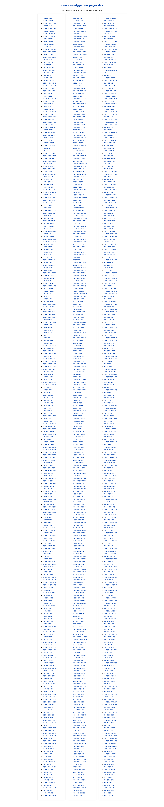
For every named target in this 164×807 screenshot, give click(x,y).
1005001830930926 (79, 780)
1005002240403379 (49, 585)
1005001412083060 (110, 283)
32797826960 (47, 556)
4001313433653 (78, 106)
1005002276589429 (49, 286)
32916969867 (108, 691)
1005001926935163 (79, 257)
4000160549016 (78, 101)
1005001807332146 (49, 153)
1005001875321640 (110, 70)
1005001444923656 (110, 522)
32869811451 (108, 57)
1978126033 (108, 502)
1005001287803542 (110, 309)
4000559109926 (78, 455)
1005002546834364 (110, 743)
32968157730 (47, 356)
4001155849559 (109, 684)
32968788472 (47, 205)
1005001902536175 (79, 715)
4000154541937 (48, 330)
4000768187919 (109, 496)
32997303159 (47, 268)
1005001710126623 (110, 18)
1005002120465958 (79, 325)
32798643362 (78, 585)
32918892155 (108, 257)
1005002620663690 (110, 96)
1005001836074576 (79, 275)
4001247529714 (48, 746)
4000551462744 (109, 489)
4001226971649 (48, 660)
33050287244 (78, 795)
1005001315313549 (49, 509)
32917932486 (47, 411)
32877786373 (108, 164)
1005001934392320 (110, 590)
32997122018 (47, 629)
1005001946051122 (49, 312)
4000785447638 (109, 229)
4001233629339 (109, 689)
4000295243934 (109, 608)
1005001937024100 (110, 294)
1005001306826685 (110, 197)
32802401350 (47, 559)
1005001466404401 (79, 655)
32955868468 (47, 785)
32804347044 (47, 26)
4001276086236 (109, 728)
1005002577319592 (110, 171)
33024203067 (78, 182)
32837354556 (108, 364)
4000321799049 (48, 775)
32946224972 (108, 710)
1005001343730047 (79, 507)
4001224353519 (48, 177)
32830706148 (77, 767)
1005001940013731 (79, 47)
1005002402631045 (79, 135)
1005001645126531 (110, 650)
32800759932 (78, 426)
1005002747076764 (79, 533)
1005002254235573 (80, 262)
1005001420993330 (110, 634)
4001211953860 (109, 764)
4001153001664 (78, 387)
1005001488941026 (110, 190)
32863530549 (108, 33)
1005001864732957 (110, 260)
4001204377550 (109, 715)
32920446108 (47, 525)
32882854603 (108, 286)
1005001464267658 (49, 694)
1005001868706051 (110, 686)
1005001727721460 (79, 738)
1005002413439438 (110, 356)
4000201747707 (48, 639)
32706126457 (47, 756)
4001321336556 (78, 327)
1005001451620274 (49, 730)
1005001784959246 (49, 273)
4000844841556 (48, 621)
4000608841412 (109, 385)
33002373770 (77, 439)
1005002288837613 (49, 650)
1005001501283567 (110, 418)
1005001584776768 (110, 335)
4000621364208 (109, 200)
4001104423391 (78, 785)
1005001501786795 (110, 151)
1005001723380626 (79, 33)
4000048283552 (109, 143)
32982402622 (78, 192)
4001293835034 (48, 39)
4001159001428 (78, 496)
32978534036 (78, 772)
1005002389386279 (49, 124)
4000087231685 (109, 491)
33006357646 (47, 439)
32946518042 (77, 377)
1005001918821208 (110, 431)
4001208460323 (48, 93)
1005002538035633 (110, 249)
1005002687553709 (80, 390)
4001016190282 (48, 502)
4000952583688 (78, 658)
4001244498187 (109, 216)
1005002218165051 (49, 782)
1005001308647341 (79, 538)
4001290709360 (48, 413)
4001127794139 (78, 619)
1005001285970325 (49, 455)
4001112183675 (78, 494)
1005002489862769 (80, 164)
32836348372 (78, 782)
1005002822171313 (110, 598)
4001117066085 (48, 340)
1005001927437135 (79, 268)
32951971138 (108, 299)
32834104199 (47, 408)
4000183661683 (78, 208)
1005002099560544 (110, 93)
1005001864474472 (110, 327)
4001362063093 (78, 632)
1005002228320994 (49, 647)
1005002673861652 (49, 470)
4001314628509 (109, 416)
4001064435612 (48, 671)
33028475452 (47, 294)
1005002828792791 (49, 658)
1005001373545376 (79, 707)
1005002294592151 (79, 221)
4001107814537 (48, 717)
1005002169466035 (79, 385)
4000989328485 (78, 20)
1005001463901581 (79, 746)
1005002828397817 (110, 372)
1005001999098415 (110, 442)
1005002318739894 (110, 114)
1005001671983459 (110, 569)
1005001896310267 (79, 642)
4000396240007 (48, 143)
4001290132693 (48, 335)
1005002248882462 (80, 294)
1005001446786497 (79, 127)
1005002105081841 (49, 457)
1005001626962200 (49, 210)
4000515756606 (78, 733)
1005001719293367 (49, 632)
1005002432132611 (49, 197)
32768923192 (77, 359)
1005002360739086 (110, 567)
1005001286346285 (79, 283)
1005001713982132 (110, 195)
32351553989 (47, 645)
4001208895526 (78, 676)
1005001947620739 (79, 270)
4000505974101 (78, 517)
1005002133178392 (79, 759)
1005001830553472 (79, 23)
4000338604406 (48, 665)
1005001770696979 (110, 62)
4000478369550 (48, 226)
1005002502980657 (110, 611)
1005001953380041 (110, 208)
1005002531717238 (49, 351)
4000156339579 (78, 62)
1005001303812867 (110, 408)
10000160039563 (79, 723)
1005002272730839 (49, 535)
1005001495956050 (110, 124)
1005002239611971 (110, 429)
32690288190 (77, 309)
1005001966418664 (49, 676)
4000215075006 (78, 754)
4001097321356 (78, 151)
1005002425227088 (80, 218)
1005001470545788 (79, 239)
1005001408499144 (49, 145)
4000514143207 (109, 699)
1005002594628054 (110, 140)
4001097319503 (78, 171)
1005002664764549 (49, 749)
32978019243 (77, 223)
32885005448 (47, 678)
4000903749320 (48, 73)
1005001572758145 (110, 119)
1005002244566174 (79, 561)
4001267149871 (78, 491)
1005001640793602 (110, 174)
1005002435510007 (79, 312)
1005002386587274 (49, 385)
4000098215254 (78, 346)
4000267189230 (48, 772)
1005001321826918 (110, 91)
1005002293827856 (110, 325)
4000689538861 (109, 632)
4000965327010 (48, 151)
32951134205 (108, 543)
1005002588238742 (110, 530)
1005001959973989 (49, 736)
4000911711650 (48, 494)
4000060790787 (78, 567)
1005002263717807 (79, 572)
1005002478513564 (79, 369)
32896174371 (47, 572)
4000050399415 (78, 291)
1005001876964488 (110, 234)
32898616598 (77, 408)
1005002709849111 (110, 47)
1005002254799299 (80, 36)
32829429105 (108, 361)
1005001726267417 (79, 525)
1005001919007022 (79, 684)
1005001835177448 (49, 528)
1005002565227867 (49, 606)
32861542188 (47, 608)
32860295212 (108, 782)
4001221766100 (109, 379)
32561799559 (47, 179)
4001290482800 (78, 551)
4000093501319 (78, 689)
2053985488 (77, 265)
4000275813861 (78, 210)
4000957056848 (78, 216)
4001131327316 (109, 75)
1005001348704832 (49, 382)
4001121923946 (109, 723)
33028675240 (108, 426)
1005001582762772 (79, 762)
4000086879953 (78, 717)
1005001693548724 (110, 577)
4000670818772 (109, 135)
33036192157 (47, 418)
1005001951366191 (79, 522)
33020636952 (78, 460)
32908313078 (77, 200)
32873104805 (77, 205)
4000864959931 (48, 598)
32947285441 (77, 184)
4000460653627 (109, 470)
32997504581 (77, 543)
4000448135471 (48, 130)
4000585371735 (109, 106)
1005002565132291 (79, 668)
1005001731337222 (79, 663)
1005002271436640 (110, 613)
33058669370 (108, 130)
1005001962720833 (49, 429)
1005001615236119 (110, 647)
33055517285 (47, 520)
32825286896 (78, 67)
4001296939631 (109, 330)
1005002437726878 (79, 255)
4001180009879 (78, 299)
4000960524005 (78, 314)
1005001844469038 (79, 468)
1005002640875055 (80, 629)
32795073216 (77, 429)
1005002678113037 (49, 684)
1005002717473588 (79, 296)
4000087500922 (48, 31)
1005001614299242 (79, 788)
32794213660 (47, 171)
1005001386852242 (79, 166)
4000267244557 (48, 777)
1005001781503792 (110, 452)
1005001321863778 (49, 395)
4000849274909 (78, 574)
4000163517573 (78, 112)
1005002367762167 (110, 702)
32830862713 (47, 652)
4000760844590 (48, 431)
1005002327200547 (49, 23)
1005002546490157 (79, 650)
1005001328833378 (110, 788)
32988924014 (77, 335)
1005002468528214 (49, 642)
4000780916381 (78, 546)
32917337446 (47, 543)
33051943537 (47, 296)
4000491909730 (48, 637)
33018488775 (47, 208)
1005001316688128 (79, 603)
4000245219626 (78, 169)
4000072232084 (109, 395)
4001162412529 (109, 127)
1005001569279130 (49, 158)
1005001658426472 (49, 450)
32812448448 (108, 759)
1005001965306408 (49, 723)
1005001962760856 (79, 678)
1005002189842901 (49, 70)
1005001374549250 (110, 483)
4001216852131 (109, 223)
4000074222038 (109, 450)
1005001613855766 (49, 444)
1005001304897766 (79, 70)
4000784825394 (109, 148)
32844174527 (108, 421)
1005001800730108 (110, 340)
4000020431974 (78, 608)
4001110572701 (109, 265)
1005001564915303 (49, 715)
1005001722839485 (79, 273)
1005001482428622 (49, 795)
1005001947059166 (79, 226)
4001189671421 (109, 751)
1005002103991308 (79, 145)
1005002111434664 (110, 720)
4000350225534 (109, 255)
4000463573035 (48, 663)
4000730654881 (109, 353)
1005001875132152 (49, 190)
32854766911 (47, 195)
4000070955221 (48, 686)
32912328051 (77, 624)
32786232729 (108, 403)
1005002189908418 (79, 535)
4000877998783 (48, 62)
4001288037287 (109, 226)
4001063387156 (48, 138)
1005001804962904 (49, 112)
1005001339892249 (79, 78)
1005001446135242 (110, 554)
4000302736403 (48, 80)
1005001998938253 (49, 447)
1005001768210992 (110, 559)
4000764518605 (78, 634)
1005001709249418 (110, 533)
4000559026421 (109, 218)
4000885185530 (48, 398)
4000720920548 (109, 23)
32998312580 (108, 317)
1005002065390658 (110, 619)
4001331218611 (109, 678)
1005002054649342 (110, 603)
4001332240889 (109, 707)
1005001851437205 (49, 548)
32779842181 (77, 730)
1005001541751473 (110, 210)
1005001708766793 (79, 411)
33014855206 (108, 512)
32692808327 (108, 494)
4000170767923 (48, 104)
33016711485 (47, 106)
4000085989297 (78, 577)
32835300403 (47, 421)
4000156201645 (48, 707)
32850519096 (77, 307)
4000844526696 (109, 772)
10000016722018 (109, 762)
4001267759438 (48, 611)
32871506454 (108, 629)
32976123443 (108, 117)
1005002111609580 (49, 481)
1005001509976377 (79, 88)
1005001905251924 (79, 366)
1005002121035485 (79, 512)
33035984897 (108, 67)
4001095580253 (109, 351)
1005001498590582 (79, 509)
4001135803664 (109, 486)
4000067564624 (78, 621)
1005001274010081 (110, 551)
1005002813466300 (110, 405)
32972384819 (108, 561)
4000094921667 (109, 221)
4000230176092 (48, 595)
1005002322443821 (79, 26)
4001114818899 (78, 424)
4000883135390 (78, 611)
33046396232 (47, 400)
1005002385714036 (110, 515)
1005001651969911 (49, 359)
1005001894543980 (49, 346)
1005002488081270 (79, 582)
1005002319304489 (110, 499)
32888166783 (47, 569)
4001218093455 (109, 434)
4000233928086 (109, 756)
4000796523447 (109, 36)
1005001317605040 (79, 138)
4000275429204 (109, 187)
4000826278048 (48, 291)
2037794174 (77, 652)
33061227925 (77, 260)
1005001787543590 (79, 382)
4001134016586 (109, 790)
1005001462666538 (49, 491)
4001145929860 (109, 504)
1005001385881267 (110, 460)
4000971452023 (48, 538)
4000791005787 (109, 455)
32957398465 (78, 49)
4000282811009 (109, 398)
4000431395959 (109, 639)
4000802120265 (109, 525)
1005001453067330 (110, 574)
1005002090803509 (80, 639)
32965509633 (47, 387)
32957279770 (77, 148)
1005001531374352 (79, 364)
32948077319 (47, 515)
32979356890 (78, 416)
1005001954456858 (79, 231)
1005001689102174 (49, 265)
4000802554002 (109, 182)
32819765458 (108, 645)
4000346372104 (48, 343)
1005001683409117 (79, 99)
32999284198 (77, 554)
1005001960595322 (49, 161)
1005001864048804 (79, 489)
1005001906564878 (49, 416)
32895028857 (108, 205)
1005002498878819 (110, 291)
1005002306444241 (79, 322)
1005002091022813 (79, 481)
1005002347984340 (80, 197)
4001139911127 (78, 122)
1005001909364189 (79, 361)
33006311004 (108, 580)
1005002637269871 (49, 117)
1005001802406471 (79, 665)
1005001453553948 (49, 83)
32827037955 (108, 468)
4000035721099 (109, 247)
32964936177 (108, 642)
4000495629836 (48, 486)
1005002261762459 (49, 582)
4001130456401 (78, 694)
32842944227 (78, 57)
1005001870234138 (110, 712)
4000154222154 (48, 624)
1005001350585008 (110, 236)
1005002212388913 (49, 91)
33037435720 (77, 203)
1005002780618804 (110, 676)
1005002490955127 (49, 86)
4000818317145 (109, 343)
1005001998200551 (49, 307)
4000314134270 (48, 634)
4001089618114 (48, 374)
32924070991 (77, 187)
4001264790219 (48, 587)
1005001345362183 (79, 31)
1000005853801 (78, 65)
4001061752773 (48, 793)
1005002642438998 (80, 465)
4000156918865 (78, 421)
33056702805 (78, 395)
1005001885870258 (79, 418)
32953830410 (108, 213)
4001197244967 (48, 476)
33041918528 (47, 522)
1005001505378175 (79, 177)
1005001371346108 (49, 33)
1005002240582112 (110, 132)
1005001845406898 (49, 478)
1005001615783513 (79, 660)
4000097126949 (109, 158)
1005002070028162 (49, 122)
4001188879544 (78, 712)
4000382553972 (78, 405)
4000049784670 (48, 223)
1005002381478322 (49, 166)
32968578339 (78, 75)
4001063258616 (78, 483)
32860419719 (108, 775)
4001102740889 (109, 169)
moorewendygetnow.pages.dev (82, 5)
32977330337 (77, 179)
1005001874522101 (49, 88)
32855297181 (108, 593)
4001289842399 (78, 699)
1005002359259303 (110, 517)
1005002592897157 (110, 273)
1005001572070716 (79, 286)
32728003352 (47, 47)
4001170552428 (78, 457)
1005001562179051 (49, 119)
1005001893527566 (49, 512)
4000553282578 (109, 637)
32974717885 (108, 145)
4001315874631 (78, 301)
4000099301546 (78, 564)
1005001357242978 (110, 741)
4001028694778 (78, 356)
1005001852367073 (49, 468)
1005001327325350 (79, 158)
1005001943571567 (49, 369)
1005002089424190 (110, 736)
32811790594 (77, 720)
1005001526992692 (49, 57)
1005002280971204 (49, 239)
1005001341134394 (110, 411)
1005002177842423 (110, 60)
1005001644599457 (110, 582)
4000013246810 (48, 288)
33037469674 (77, 606)
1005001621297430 (110, 99)
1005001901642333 (49, 127)
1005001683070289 (79, 580)
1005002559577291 (49, 242)
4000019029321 (109, 665)
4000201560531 (78, 330)
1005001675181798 (49, 460)
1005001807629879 (79, 736)
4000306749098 (48, 348)
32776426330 (78, 541)
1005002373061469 (110, 41)
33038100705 (108, 156)
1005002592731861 (49, 720)
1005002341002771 (79, 595)
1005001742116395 (110, 184)
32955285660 (108, 366)
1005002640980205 (110, 447)
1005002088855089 (49, 49)
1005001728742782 (110, 400)
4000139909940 (48, 465)
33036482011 (47, 234)
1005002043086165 (110, 585)
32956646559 (78, 288)
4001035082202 (48, 96)
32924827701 (77, 351)
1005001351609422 (110, 138)
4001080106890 (48, 691)
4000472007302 (78, 229)
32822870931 (108, 777)
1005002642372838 (110, 626)
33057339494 (78, 645)
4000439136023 (109, 681)
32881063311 (47, 255)
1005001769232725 (110, 541)
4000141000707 (109, 307)
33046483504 (47, 764)
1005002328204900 (110, 333)
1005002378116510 (79, 704)
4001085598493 (48, 41)
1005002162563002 (79, 741)
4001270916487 (48, 320)
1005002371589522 (79, 278)
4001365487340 (109, 717)
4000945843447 (48, 603)
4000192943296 (109, 528)
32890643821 (108, 616)
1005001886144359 (110, 478)
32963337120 (47, 299)
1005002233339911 (49, 114)
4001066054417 (48, 187)
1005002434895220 (49, 769)
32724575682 (47, 590)
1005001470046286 (49, 626)
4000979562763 (109, 161)
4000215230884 (48, 379)
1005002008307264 (49, 213)
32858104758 (77, 616)
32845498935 (47, 78)
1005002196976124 (49, 593)
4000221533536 (109, 725)
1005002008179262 (49, 564)
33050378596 (78, 109)
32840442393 (47, 75)
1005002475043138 (49, 28)
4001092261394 (78, 80)
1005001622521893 (110, 663)
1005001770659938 (79, 600)
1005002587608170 (110, 86)
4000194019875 (109, 535)
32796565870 (47, 517)
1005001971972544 (49, 704)
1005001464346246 (79, 587)
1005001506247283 (49, 788)
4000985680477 (109, 437)
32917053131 (47, 554)
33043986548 (108, 413)
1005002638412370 (79, 486)
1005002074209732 (110, 769)
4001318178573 (48, 184)
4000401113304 (48, 437)
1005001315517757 (79, 242)
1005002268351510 (110, 275)
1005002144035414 (79, 478)
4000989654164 (109, 606)
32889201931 (77, 790)
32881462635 (47, 616)
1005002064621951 (49, 546)
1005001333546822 (49, 741)
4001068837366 (109, 314)
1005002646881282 (79, 190)
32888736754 (108, 673)
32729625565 (108, 242)
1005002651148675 (79, 743)
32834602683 (47, 281)
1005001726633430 (49, 767)
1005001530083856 (49, 699)
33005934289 (47, 790)
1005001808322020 (49, 366)
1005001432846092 (79, 728)
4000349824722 (109, 424)
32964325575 (78, 413)
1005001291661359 (49, 135)
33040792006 (78, 44)
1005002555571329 (110, 101)
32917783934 (77, 751)
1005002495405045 (110, 203)
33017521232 (77, 18)
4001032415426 (109, 780)
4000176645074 (48, 463)
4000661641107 (78, 450)
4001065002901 (48, 759)
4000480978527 (48, 301)
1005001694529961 (79, 234)
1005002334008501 (79, 769)
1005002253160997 (49, 156)
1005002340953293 (110, 733)
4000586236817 (48, 377)
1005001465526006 (79, 73)
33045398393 (78, 119)
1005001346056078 (110, 80)
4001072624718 (109, 177)
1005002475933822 (49, 541)
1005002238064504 (80, 637)
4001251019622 (78, 710)
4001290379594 (78, 244)
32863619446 (108, 595)
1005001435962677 (79, 559)
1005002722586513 (49, 434)
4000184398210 (48, 473)
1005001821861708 (110, 288)
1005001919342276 (79, 91)
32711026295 (77, 161)
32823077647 (47, 148)
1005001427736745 (79, 156)
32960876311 (108, 262)
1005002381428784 (49, 353)
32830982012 (108, 481)
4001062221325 (109, 346)
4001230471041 (78, 626)
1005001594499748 (49, 561)
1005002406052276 (49, 203)
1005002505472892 (80, 398)
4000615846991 (109, 621)
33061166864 (77, 153)
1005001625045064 (110, 49)
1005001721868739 (110, 112)
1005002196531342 (79, 338)
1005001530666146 (110, 312)
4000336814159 (78, 93)
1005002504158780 (49, 192)
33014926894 (47, 619)
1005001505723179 (79, 749)
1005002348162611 (110, 359)
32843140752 (47, 489)
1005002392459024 (49, 260)
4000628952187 (78, 437)
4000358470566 (78, 470)
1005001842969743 (49, 304)
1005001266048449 (79, 41)
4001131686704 (78, 340)
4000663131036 (48, 751)
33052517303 (77, 502)
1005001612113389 (79, 793)
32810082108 (108, 795)
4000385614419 (48, 249)
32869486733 (78, 697)
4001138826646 (78, 777)
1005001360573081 (110, 548)
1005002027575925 (49, 426)
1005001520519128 (79, 114)
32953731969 (47, 140)
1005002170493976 (49, 452)
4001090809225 (48, 496)
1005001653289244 (49, 322)
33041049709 (108, 658)
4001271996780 (78, 140)
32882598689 (78, 28)
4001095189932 (109, 320)
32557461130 (77, 374)
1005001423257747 (49, 200)
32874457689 (47, 247)
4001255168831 (48, 567)
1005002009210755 (110, 704)
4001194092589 (48, 182)
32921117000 (108, 587)
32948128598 (108, 268)
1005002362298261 (79, 473)
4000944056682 (109, 239)
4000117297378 (48, 405)
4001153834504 (78, 775)
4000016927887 (109, 252)
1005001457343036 (49, 507)
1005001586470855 (110, 600)
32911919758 (77, 403)
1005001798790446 (79, 333)
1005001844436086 (49, 702)
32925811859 (77, 83)
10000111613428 (48, 551)
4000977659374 (78, 613)
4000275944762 (48, 681)
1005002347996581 (110, 78)
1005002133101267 (49, 20)
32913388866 (77, 681)
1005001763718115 (79, 499)
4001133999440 (109, 660)
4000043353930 (48, 278)
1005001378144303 (49, 132)
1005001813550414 (110, 374)
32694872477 (47, 533)
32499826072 (78, 400)
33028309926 (78, 143)
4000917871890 (109, 730)
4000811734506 (109, 39)
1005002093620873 (80, 54)
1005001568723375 (79, 671)
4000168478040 (109, 463)
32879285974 (47, 754)
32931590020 (77, 236)
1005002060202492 (49, 499)
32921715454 (47, 338)
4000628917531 (109, 387)
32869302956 (78, 442)
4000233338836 (48, 236)
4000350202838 (48, 673)
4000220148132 (109, 520)
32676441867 (108, 65)
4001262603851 (109, 348)
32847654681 (108, 444)
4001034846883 (48, 600)
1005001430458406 (49, 743)
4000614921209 (109, 785)
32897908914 (77, 548)
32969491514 (108, 564)
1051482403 (108, 652)
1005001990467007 (49, 317)
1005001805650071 (110, 281)
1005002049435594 (49, 174)
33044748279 (47, 270)
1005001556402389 (49, 424)
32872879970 (77, 249)
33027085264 (108, 73)
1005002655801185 (110, 322)
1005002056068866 (110, 44)
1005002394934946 (110, 754)
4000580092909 (109, 296)
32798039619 (47, 252)
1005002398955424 (110, 244)
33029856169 (47, 613)
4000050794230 (48, 504)
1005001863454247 (79, 124)
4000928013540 (48, 244)
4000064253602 (78, 444)
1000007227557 (109, 109)
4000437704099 (48, 67)
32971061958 (47, 392)
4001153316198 (48, 689)
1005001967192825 (49, 101)
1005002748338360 (80, 379)
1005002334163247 (79, 686)
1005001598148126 (49, 697)
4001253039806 (78, 39)
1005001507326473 (49, 361)
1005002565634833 (110, 369)
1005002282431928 (110, 694)
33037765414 (77, 764)
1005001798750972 (110, 377)
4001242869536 (48, 218)
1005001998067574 (110, 28)
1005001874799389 (79, 348)
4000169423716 (78, 463)
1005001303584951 (49, 283)
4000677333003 (109, 179)
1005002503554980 (49, 530)
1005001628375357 (110, 749)
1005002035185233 (49, 577)
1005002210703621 (110, 304)
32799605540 (108, 697)
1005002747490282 (110, 738)
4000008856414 (109, 556)
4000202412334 (48, 372)
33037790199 (77, 130)
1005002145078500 (49, 580)
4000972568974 (48, 309)
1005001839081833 (110, 746)
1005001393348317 (110, 457)
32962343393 (47, 325)
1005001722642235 (110, 509)
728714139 (76, 476)
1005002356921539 (49, 728)
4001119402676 (48, 403)
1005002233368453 (49, 364)
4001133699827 (109, 473)
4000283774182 (78, 132)
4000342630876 (109, 507)
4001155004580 (78, 60)
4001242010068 (78, 447)
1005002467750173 (79, 174)
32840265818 (108, 767)
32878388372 (108, 392)
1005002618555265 (49, 668)
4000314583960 (78, 593)
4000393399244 (109, 793)
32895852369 (78, 528)
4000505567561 (48, 712)
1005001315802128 (49, 275)
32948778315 (108, 572)
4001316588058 (78, 317)
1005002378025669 (49, 483)
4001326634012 (109, 54)
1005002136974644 (49, 314)
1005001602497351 (79, 247)
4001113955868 (78, 372)
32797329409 (78, 353)
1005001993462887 (79, 590)
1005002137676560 (110, 390)
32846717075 (47, 65)
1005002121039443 (79, 504)
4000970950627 (48, 725)
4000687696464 (48, 109)
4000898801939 (78, 195)
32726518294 (47, 710)
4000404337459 (109, 20)
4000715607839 (78, 598)
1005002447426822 (49, 231)
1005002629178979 (110, 31)
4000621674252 (109, 624)
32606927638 (78, 320)
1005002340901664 (110, 465)
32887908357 (108, 270)
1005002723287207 (110, 338)
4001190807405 (78, 691)
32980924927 (47, 257)
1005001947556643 (49, 52)
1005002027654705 (110, 278)
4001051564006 (109, 439)
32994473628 (108, 538)
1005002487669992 (80, 530)
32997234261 (77, 96)
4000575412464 (48, 60)
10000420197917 (109, 668)
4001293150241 (78, 252)
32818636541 (77, 392)
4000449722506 (48, 44)
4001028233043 (48, 333)
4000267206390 (78, 647)
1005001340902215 (110, 476)
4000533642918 (78, 756)
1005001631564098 (79, 725)
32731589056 (108, 382)
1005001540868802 (49, 733)
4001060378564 (48, 738)
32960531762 (108, 83)
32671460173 (108, 166)
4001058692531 (48, 327)
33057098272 (108, 655)
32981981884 (108, 88)
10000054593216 (79, 117)
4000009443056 (48, 442)
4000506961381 (78, 515)
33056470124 (77, 304)
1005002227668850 (110, 104)
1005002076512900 (49, 99)
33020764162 (47, 164)
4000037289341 (48, 574)
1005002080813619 (79, 52)
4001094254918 (48, 54)
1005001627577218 (79, 104)
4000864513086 (48, 262)
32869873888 (47, 18)
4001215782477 (109, 192)
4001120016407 (48, 780)
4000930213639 (78, 431)
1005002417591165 (79, 213)
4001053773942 (109, 26)
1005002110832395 (79, 452)
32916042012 (77, 343)
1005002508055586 (49, 36)
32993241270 (47, 390)
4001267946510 (48, 655)
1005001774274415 (49, 221)
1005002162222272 (110, 122)
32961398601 (108, 153)
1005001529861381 (49, 169)
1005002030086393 (110, 301)
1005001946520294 (79, 434)
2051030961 (47, 216)
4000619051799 (109, 546)
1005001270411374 (49, 762)
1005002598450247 (80, 556)
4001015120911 (78, 86)
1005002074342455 (80, 569)
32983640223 (47, 229)
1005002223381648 (79, 673)
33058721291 (108, 671)
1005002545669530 (110, 52)
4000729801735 (78, 520)
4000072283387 (78, 281)
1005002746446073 (110, 231)
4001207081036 (78, 702)
